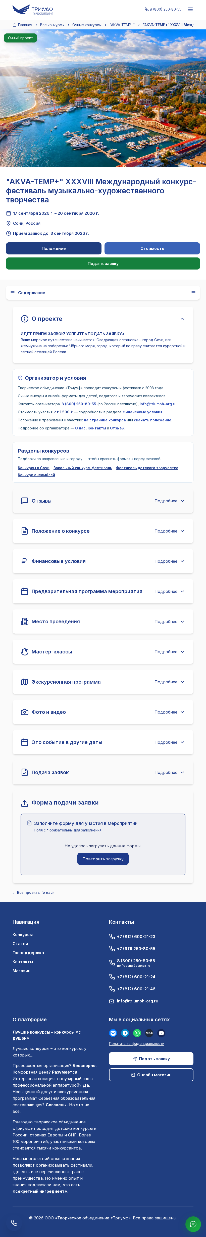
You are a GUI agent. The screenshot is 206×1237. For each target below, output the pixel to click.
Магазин (21, 970)
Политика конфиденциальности (136, 1043)
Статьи (20, 943)
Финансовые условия (143, 412)
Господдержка (28, 952)
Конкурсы (23, 934)
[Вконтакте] (113, 1033)
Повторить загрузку (103, 858)
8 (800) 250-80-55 (79, 404)
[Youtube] (161, 1033)
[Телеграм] (125, 1033)
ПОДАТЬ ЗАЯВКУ (105, 333)
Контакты (97, 428)
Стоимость (152, 248)
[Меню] (190, 9)
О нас (80, 428)
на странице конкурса (105, 420)
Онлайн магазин (154, 1074)
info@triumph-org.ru (158, 404)
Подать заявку (103, 263)
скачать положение (152, 420)
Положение (54, 248)
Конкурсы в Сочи (33, 468)
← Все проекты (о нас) (33, 892)
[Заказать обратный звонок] (14, 1223)
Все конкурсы (52, 25)
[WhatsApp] (137, 1033)
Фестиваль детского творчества (147, 468)
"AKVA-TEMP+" (122, 25)
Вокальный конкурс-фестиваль (83, 468)
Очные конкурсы (86, 25)
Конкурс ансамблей (36, 475)
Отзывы (117, 428)
